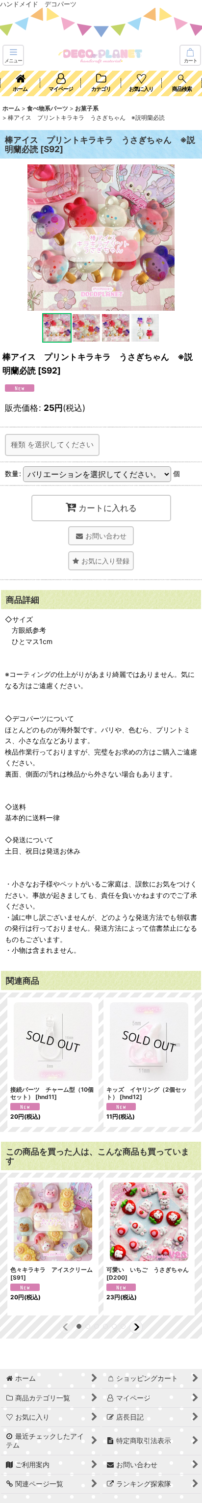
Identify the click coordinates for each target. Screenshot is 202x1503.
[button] (13, 55)
